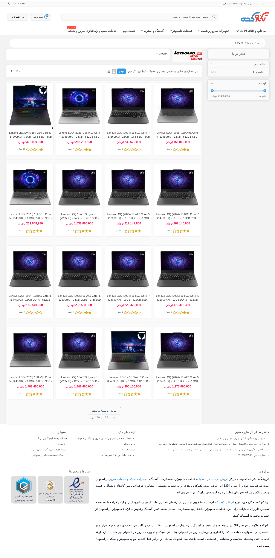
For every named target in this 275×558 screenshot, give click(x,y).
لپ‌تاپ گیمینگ (225, 502)
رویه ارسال (129, 444)
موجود (121, 71)
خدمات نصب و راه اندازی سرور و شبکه (92, 29)
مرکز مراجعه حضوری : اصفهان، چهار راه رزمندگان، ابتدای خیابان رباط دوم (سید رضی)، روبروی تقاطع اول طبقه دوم (212, 444)
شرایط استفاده (128, 449)
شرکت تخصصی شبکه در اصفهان (48, 455)
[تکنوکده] (248, 17)
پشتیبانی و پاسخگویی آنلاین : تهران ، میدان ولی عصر (242, 438)
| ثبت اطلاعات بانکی (232, 3)
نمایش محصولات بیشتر (104, 410)
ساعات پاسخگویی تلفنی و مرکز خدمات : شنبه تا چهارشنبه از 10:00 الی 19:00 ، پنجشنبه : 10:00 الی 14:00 (216, 449)
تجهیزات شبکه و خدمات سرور (128, 479)
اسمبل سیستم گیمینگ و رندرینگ (52, 438)
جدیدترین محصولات (156, 71)
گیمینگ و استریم (154, 30)
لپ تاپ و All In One (251, 30)
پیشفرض (171, 71)
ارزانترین (141, 71)
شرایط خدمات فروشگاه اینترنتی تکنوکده (48, 449)
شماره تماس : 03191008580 (252, 455)
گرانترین (131, 71)
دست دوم (129, 30)
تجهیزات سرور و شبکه (215, 30)
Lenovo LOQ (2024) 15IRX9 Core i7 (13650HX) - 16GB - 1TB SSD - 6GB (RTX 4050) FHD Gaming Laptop (128, 136)
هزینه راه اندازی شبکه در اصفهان (116, 455)
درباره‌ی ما (62, 444)
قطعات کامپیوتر (182, 30)
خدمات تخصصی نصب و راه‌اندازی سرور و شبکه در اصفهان (104, 438)
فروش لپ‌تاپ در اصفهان (213, 479)
